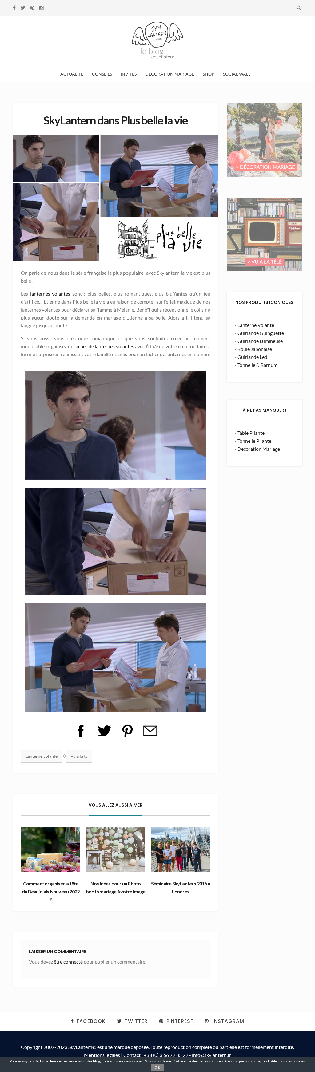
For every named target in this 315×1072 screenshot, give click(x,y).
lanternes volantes (50, 293)
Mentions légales (102, 1055)
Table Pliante (251, 433)
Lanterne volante (42, 756)
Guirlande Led (252, 357)
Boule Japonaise (254, 349)
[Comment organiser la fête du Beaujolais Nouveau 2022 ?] (51, 849)
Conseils (102, 74)
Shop (208, 74)
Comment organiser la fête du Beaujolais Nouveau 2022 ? (50, 891)
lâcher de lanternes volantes (104, 346)
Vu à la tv (79, 756)
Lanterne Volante (255, 325)
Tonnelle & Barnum (257, 365)
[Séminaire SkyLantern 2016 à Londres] (180, 849)
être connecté (68, 961)
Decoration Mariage (258, 449)
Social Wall (236, 74)
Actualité (71, 74)
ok (157, 1067)
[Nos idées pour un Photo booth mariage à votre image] (116, 849)
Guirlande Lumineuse (260, 341)
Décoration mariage (169, 74)
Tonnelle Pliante (254, 441)
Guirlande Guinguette (260, 333)
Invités (129, 74)
